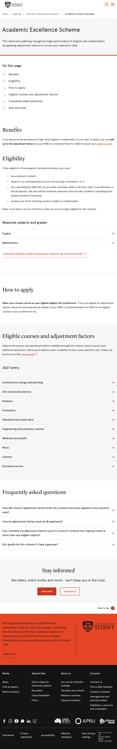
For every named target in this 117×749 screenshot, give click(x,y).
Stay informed (17, 108)
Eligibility (14, 81)
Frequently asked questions (26, 101)
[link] (5, 14)
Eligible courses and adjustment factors (33, 94)
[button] (106, 5)
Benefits (14, 74)
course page (27, 354)
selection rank (104, 143)
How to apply (17, 87)
